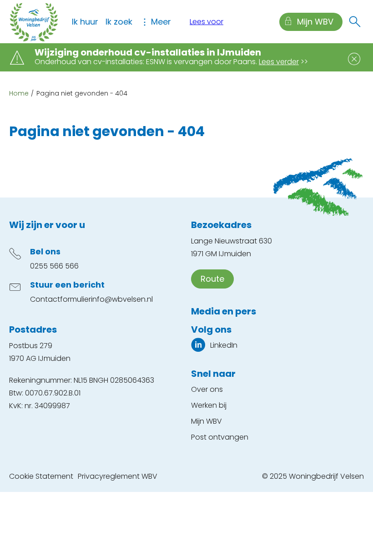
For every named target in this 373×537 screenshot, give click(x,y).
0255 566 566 (54, 266)
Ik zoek (119, 21)
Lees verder (279, 61)
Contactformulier (60, 299)
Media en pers (223, 311)
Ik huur (85, 21)
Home (19, 93)
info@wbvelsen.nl (122, 299)
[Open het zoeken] (355, 22)
